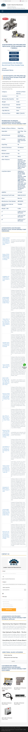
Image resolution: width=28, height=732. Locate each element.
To (3, 576)
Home (2, 13)
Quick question (6, 587)
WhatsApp (14, 56)
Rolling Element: (6, 135)
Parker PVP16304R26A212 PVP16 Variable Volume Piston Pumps (5, 257)
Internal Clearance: (7, 147)
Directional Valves (12, 13)
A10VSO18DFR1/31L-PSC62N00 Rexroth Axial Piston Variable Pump (6, 512)
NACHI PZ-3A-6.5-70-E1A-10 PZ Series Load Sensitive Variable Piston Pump (5, 535)
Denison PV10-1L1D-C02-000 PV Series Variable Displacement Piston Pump (5, 434)
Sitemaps (18, 727)
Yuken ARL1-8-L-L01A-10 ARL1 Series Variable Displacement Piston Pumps (6, 322)
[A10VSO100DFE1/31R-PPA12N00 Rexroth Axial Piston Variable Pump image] (14, 29)
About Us (3, 727)
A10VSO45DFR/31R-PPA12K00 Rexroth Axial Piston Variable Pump (5, 300)
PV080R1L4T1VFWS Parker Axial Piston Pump (5, 278)
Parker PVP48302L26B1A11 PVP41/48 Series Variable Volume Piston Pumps (6, 241)
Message (4, 596)
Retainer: (4, 150)
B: (2, 219)
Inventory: (4, 96)
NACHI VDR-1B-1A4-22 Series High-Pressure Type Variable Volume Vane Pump (5, 381)
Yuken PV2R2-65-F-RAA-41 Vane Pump (6, 366)
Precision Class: (6, 113)
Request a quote (8, 1)
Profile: (4, 139)
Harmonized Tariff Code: (8, 195)
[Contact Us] (24, 366)
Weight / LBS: (5, 208)
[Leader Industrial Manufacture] (3, 5)
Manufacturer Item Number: (9, 201)
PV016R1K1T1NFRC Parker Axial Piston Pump (5, 489)
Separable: (4, 131)
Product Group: (6, 104)
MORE (13, 661)
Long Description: (6, 171)
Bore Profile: (5, 107)
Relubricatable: (6, 153)
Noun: (3, 198)
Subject (4, 582)
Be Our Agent (14, 59)
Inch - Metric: (5, 156)
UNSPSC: (4, 192)
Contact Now (14, 53)
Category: (4, 92)
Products (6, 13)
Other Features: (6, 159)
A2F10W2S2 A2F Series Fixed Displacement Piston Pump (6, 449)
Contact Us (8, 727)
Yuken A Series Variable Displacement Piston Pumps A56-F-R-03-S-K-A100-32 (6, 469)
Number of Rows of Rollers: (9, 128)
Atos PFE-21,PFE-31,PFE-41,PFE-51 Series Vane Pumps (5, 418)
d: (2, 211)
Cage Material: (6, 110)
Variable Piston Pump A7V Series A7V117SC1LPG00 (5, 344)
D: (2, 215)
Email (3, 571)
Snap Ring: (4, 144)
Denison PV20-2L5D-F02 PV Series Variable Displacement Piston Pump (6, 397)
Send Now (9, 609)
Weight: (4, 102)
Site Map (14, 727)
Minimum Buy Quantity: (8, 99)
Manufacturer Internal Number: (7, 205)
